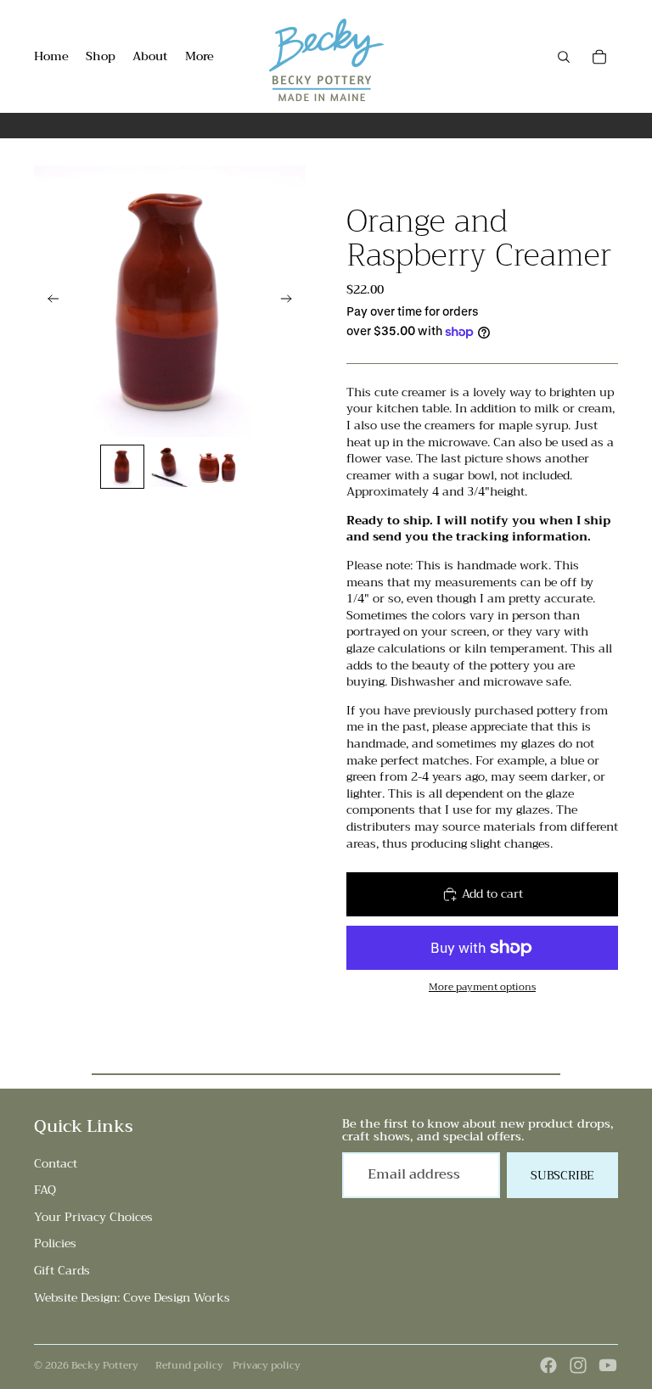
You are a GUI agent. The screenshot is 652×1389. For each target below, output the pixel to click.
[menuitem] (199, 57)
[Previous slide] (48, 301)
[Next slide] (292, 301)
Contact (55, 1163)
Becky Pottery (104, 1365)
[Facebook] (548, 1365)
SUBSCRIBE (562, 1175)
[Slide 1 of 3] (122, 466)
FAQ (45, 1189)
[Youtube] (608, 1365)
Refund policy (189, 1365)
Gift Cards (62, 1270)
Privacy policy (267, 1365)
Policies (55, 1243)
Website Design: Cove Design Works (132, 1297)
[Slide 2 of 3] (169, 466)
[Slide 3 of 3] (217, 466)
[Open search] (563, 57)
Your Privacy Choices (93, 1217)
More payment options (482, 987)
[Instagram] (578, 1365)
